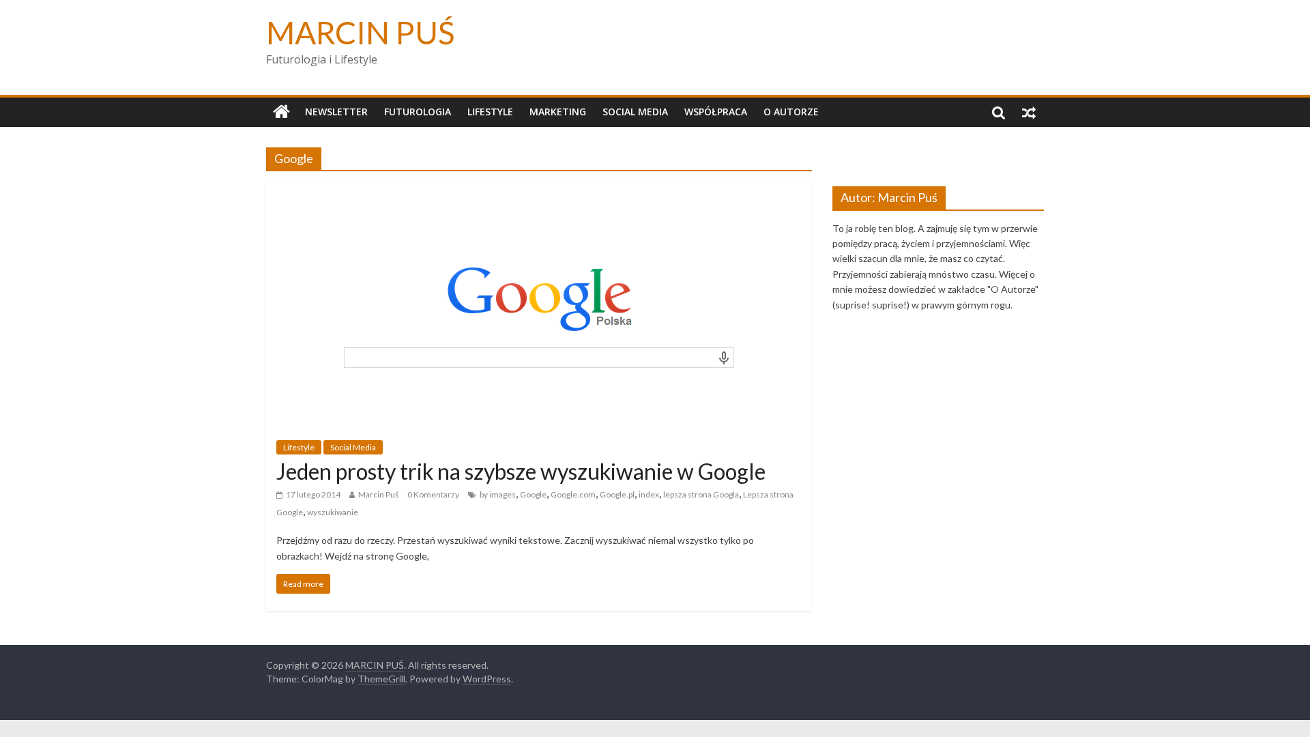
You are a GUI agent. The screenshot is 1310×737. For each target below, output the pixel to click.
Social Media (635, 111)
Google (533, 494)
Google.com (573, 494)
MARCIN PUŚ (360, 32)
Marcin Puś (378, 494)
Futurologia (417, 111)
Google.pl (617, 494)
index (649, 494)
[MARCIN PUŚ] (281, 112)
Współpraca (715, 111)
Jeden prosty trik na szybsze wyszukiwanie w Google (521, 471)
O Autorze (791, 111)
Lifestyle (490, 111)
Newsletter (336, 111)
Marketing (557, 111)
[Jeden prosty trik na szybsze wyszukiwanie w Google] (539, 190)
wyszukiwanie (332, 512)
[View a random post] (1029, 112)
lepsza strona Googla (701, 494)
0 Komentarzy (433, 494)
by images (498, 494)
